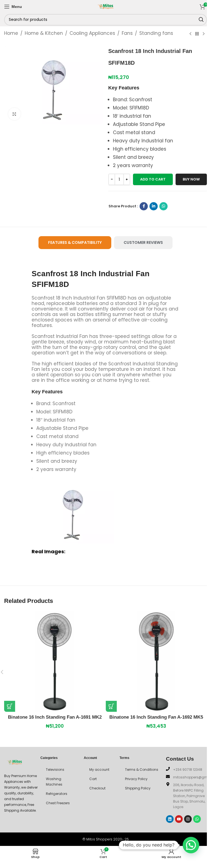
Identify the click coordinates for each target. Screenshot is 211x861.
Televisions (55, 769)
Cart (93, 779)
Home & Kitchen (44, 33)
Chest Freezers (58, 803)
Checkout (97, 788)
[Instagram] (188, 819)
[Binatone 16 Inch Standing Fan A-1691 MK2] (54, 661)
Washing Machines (54, 782)
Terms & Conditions (141, 769)
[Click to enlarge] (14, 114)
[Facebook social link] (144, 206)
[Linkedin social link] (153, 206)
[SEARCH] (201, 20)
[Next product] (203, 33)
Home (11, 33)
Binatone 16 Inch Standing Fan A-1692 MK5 (156, 717)
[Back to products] (197, 33)
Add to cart (153, 179)
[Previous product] (190, 33)
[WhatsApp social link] (163, 206)
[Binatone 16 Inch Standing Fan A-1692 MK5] (156, 661)
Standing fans (156, 33)
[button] (9, 706)
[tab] (74, 242)
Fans (127, 33)
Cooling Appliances (92, 33)
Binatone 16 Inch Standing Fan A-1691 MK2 (55, 717)
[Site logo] (105, 6)
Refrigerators (56, 793)
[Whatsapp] (197, 819)
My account (99, 769)
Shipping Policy (138, 788)
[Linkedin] (170, 819)
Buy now (191, 179)
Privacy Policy (136, 779)
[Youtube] (179, 819)
